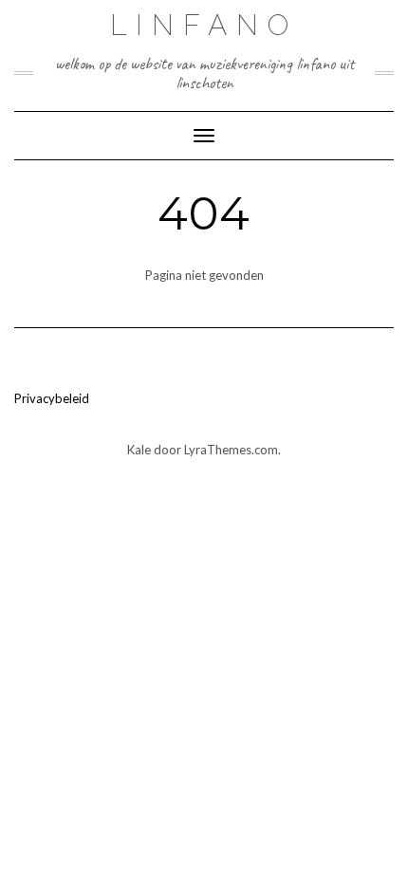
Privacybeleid (51, 398)
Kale (139, 449)
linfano (204, 25)
